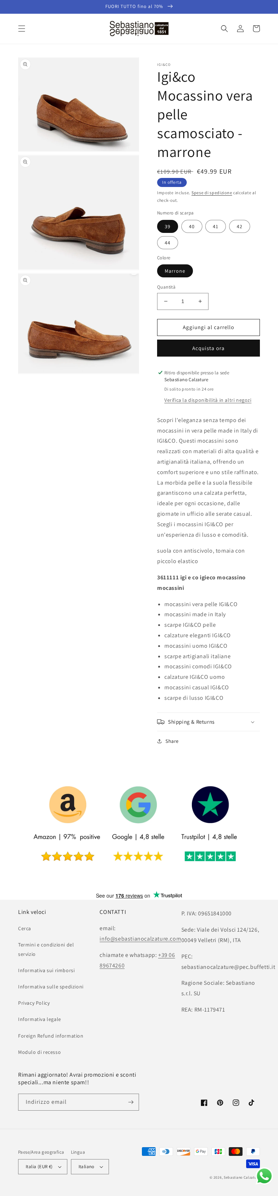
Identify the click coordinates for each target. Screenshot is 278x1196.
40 (192, 226)
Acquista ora (208, 348)
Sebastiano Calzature (242, 1177)
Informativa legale (39, 1019)
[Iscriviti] (131, 1102)
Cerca (24, 928)
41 (215, 226)
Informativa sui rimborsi (46, 970)
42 (240, 226)
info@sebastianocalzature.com (140, 938)
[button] (22, 29)
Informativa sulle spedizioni (51, 986)
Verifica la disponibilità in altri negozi (208, 400)
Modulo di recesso (39, 1052)
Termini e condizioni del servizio (46, 949)
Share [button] (172, 741)
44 (167, 242)
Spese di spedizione (211, 192)
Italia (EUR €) (39, 1166)
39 (167, 226)
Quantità (166, 287)
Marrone (175, 271)
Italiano (86, 1166)
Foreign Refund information (51, 1036)
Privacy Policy (34, 1003)
